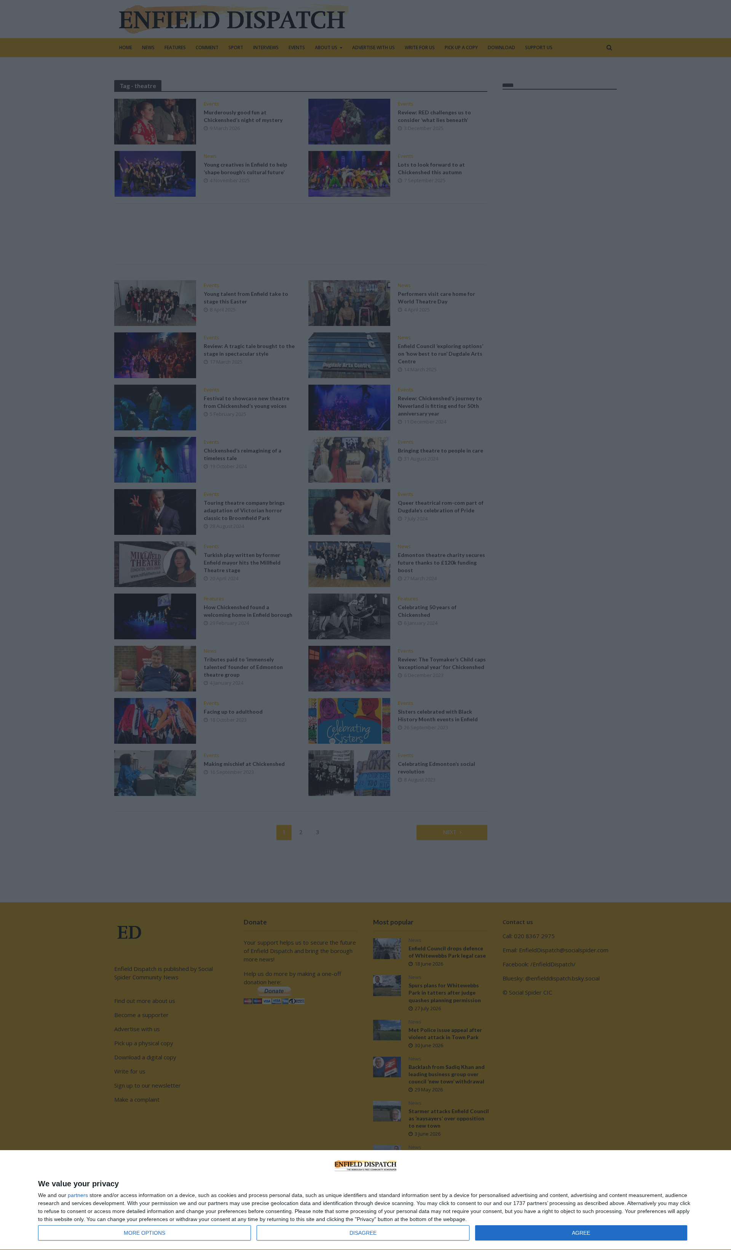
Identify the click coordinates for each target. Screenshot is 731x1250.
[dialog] (365, 1200)
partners (78, 1195)
